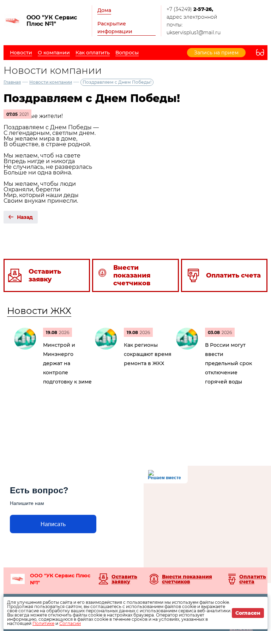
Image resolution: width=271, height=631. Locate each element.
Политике (43, 623)
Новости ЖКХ (39, 310)
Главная (12, 82)
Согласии (70, 623)
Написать (53, 524)
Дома (104, 10)
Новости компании (50, 82)
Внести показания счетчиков (187, 579)
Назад (25, 217)
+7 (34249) (190, 9)
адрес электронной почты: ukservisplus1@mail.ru (194, 25)
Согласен (247, 613)
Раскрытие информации (114, 27)
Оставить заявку (124, 579)
